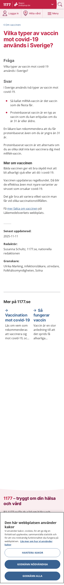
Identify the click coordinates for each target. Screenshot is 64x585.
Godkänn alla (32, 576)
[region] (32, 547)
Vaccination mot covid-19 (17, 317)
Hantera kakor (32, 552)
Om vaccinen (13, 24)
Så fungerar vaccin (42, 315)
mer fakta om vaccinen (22, 208)
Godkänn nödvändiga (32, 564)
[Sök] (60, 4)
